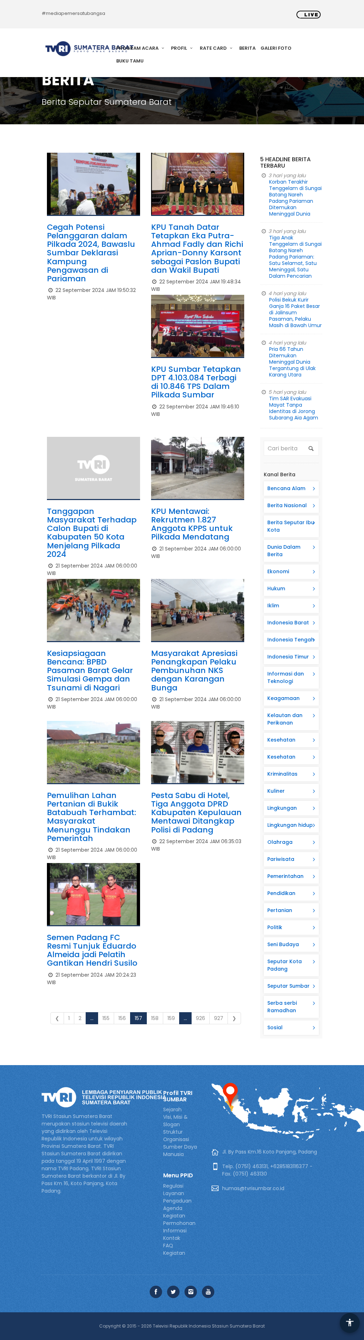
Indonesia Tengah (290, 639)
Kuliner (276, 790)
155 (105, 1018)
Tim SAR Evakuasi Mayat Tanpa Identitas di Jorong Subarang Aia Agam (293, 408)
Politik (274, 927)
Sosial (275, 1027)
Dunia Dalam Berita (283, 550)
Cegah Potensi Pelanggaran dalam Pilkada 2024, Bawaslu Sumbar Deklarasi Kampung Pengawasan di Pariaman (91, 253)
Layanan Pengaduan (177, 1197)
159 (171, 1018)
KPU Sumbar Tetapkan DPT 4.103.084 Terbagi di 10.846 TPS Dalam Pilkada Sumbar (196, 382)
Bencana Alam (286, 488)
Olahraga (280, 842)
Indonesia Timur (288, 656)
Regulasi (173, 1185)
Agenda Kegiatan (174, 1212)
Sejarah (172, 1109)
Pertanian (279, 910)
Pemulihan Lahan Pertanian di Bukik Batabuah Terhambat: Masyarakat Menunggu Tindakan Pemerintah (91, 817)
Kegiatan (174, 1253)
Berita (247, 48)
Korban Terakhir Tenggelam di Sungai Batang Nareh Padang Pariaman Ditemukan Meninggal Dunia (295, 197)
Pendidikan (281, 893)
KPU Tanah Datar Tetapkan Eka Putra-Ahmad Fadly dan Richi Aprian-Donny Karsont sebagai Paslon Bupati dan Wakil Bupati (197, 249)
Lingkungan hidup (290, 825)
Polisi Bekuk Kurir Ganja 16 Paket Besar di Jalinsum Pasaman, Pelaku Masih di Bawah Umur (295, 312)
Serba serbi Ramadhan (282, 1006)
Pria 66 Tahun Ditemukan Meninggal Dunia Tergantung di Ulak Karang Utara (292, 362)
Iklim (273, 605)
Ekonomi (278, 571)
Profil (179, 48)
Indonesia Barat (288, 622)
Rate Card (214, 48)
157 (138, 1018)
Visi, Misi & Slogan (175, 1120)
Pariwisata (280, 859)
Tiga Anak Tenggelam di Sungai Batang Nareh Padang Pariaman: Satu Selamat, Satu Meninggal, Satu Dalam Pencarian (295, 257)
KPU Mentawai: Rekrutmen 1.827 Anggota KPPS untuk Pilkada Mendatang (192, 524)
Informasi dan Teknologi (285, 677)
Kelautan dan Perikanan (285, 719)
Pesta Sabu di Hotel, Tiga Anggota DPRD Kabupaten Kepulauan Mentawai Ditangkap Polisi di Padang (196, 812)
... (91, 1018)
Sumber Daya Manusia (180, 1150)
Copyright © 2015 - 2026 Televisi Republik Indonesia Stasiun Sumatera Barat (182, 1326)
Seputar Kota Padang (284, 965)
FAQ (168, 1245)
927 (218, 1018)
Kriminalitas (282, 773)
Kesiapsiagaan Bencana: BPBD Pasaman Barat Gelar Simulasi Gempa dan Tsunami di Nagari (90, 670)
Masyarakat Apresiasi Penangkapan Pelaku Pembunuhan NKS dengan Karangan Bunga (194, 670)
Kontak (171, 1238)
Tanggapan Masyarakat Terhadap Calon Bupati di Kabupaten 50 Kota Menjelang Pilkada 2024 (91, 533)
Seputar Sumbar (288, 985)
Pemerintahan (285, 876)
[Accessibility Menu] (350, 1323)
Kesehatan (281, 739)
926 (200, 1018)
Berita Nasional (287, 505)
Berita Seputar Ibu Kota (290, 526)
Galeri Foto (276, 48)
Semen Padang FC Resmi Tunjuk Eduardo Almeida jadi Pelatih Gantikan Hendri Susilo (92, 950)
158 (155, 1018)
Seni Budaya (283, 944)
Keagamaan (283, 698)
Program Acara (138, 48)
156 (122, 1018)
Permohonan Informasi (179, 1227)
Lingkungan (282, 808)
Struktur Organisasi (176, 1135)
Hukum (276, 588)
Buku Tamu (130, 61)
